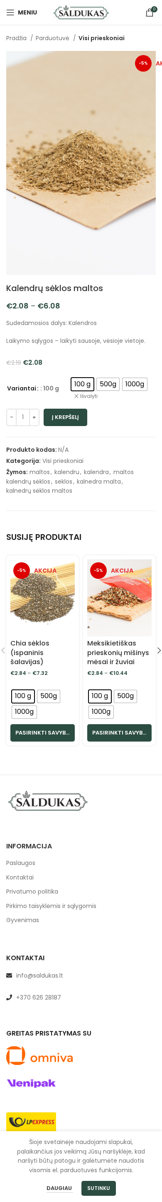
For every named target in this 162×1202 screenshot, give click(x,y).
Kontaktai (20, 878)
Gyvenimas (22, 920)
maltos (39, 472)
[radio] (82, 384)
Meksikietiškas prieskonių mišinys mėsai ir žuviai (118, 652)
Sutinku (98, 1188)
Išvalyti (89, 396)
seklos (63, 481)
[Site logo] (81, 12)
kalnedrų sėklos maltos (39, 491)
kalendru (66, 472)
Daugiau (60, 1188)
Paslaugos (20, 863)
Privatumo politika (32, 892)
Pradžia (17, 38)
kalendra (96, 472)
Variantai (21, 388)
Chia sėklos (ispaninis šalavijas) (29, 652)
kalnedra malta (99, 481)
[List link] (81, 975)
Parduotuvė (53, 38)
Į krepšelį (65, 417)
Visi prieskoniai (102, 38)
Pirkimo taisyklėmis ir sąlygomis (51, 906)
